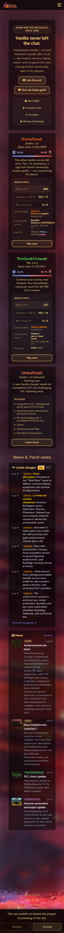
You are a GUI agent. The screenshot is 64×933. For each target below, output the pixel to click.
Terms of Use (32, 895)
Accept (47, 926)
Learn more (32, 442)
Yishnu (43, 232)
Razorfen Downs (35, 221)
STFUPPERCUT (48, 222)
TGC (48, 467)
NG (41, 467)
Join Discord (34, 80)
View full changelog (22, 622)
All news (48, 635)
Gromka (42, 234)
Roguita (45, 213)
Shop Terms (32, 899)
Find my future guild (34, 90)
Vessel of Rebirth (35, 212)
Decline (17, 926)
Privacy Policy (32, 904)
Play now (32, 243)
